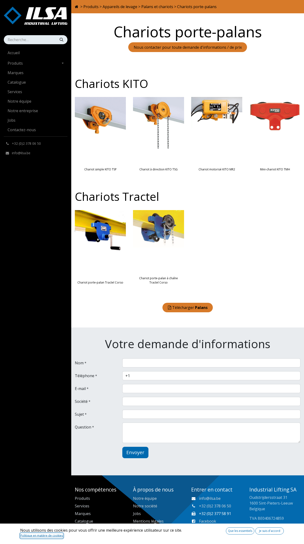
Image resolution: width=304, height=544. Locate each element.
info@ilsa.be (210, 498)
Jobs (137, 513)
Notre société (145, 506)
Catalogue (84, 521)
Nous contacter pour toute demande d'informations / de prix (188, 47)
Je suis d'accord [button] (269, 531)
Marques (83, 513)
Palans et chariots (157, 6)
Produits (91, 6)
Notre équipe (145, 498)
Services (82, 506)
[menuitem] (35, 53)
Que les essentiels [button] (240, 531)
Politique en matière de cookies (41, 536)
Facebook (207, 521)
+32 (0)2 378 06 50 (215, 506)
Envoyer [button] (135, 452)
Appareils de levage (120, 6)
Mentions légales (148, 521)
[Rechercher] (62, 39)
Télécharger (190, 307)
